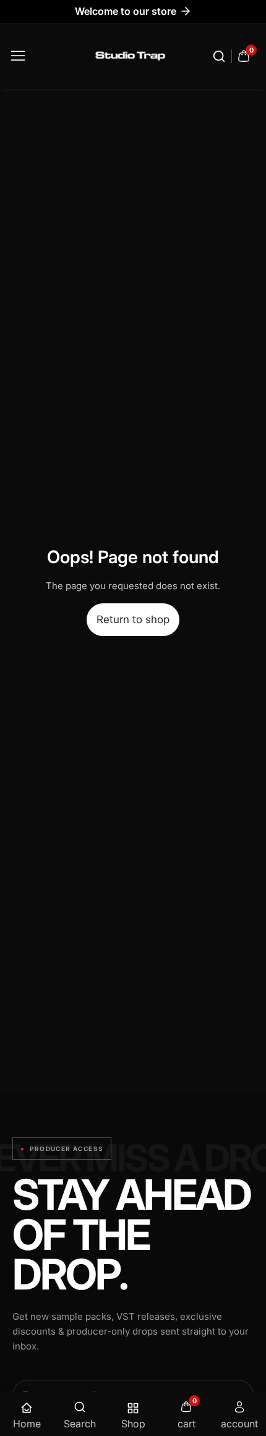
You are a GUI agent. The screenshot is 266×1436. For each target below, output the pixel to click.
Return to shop (133, 619)
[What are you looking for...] (221, 56)
